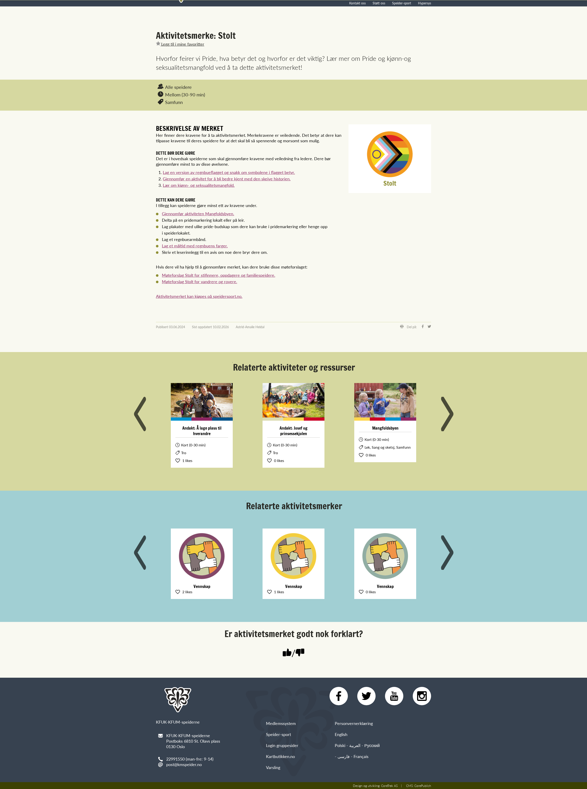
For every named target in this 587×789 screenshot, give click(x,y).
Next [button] (447, 414)
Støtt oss (379, 3)
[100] (287, 653)
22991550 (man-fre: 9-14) (189, 759)
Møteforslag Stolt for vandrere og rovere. (199, 281)
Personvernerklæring (354, 723)
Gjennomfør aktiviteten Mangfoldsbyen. (198, 213)
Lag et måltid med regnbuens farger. (195, 246)
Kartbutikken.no (280, 756)
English (341, 734)
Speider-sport (401, 3)
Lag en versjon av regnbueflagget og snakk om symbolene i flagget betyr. (229, 172)
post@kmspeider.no (184, 764)
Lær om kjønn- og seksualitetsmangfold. (199, 185)
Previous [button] (140, 414)
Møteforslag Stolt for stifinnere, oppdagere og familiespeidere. (218, 275)
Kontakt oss (357, 3)
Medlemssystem (281, 723)
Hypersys (424, 3)
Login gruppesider (282, 745)
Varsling (273, 767)
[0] (300, 653)
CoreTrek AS (389, 785)
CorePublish (422, 785)
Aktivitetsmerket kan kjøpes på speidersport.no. (199, 296)
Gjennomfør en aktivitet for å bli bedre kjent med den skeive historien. (227, 179)
